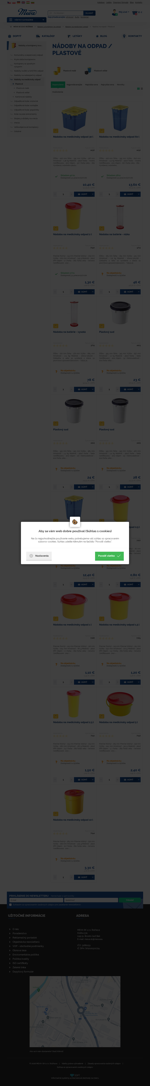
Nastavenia (42, 555)
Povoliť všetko (106, 555)
